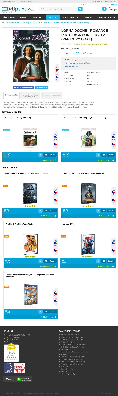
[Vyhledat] (80, 9)
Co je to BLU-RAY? (68, 342)
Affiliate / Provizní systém (70, 335)
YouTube (64, 371)
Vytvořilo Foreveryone (105, 393)
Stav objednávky (26, 2)
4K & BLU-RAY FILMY (71, 17)
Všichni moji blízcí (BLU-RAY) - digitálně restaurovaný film (86, 118)
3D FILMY (88, 17)
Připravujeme (9, 17)
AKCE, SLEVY (38, 17)
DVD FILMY (53, 17)
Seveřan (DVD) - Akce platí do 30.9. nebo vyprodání (84, 173)
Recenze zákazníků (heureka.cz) (73, 362)
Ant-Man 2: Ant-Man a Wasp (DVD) (19, 224)
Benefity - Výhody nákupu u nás (72, 337)
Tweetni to (43, 87)
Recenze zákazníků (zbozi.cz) (72, 364)
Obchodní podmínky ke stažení (72, 359)
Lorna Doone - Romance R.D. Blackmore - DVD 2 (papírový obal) (66, 22)
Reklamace (65, 366)
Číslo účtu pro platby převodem (72, 347)
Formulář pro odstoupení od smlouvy (74, 352)
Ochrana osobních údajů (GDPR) (73, 357)
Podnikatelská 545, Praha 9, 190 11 (19, 335)
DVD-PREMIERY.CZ (13, 22)
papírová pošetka (93, 72)
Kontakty (64, 354)
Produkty (26, 22)
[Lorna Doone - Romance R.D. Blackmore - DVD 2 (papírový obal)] (31, 56)
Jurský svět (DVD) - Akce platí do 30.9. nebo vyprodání (26, 173)
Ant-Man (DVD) (68, 224)
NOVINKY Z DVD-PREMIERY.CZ (73, 340)
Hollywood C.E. (93, 84)
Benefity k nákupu (71, 66)
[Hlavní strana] (3, 22)
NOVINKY (24, 17)
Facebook (64, 349)
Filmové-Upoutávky (68, 374)
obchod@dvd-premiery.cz (15, 342)
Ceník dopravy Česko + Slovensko (73, 344)
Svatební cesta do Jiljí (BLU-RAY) (18, 118)
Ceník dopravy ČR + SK (11, 2)
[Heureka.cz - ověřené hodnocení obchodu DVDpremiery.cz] (11, 361)
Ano (88, 75)
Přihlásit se (111, 2)
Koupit (52, 155)
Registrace (98, 2)
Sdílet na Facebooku (24, 87)
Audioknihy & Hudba (106, 17)
